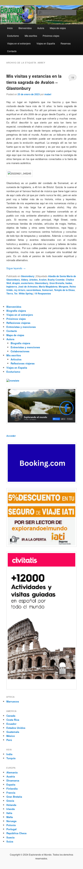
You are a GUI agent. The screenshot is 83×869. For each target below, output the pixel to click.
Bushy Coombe (56, 279)
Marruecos (12, 701)
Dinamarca (12, 780)
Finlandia (12, 788)
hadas (68, 283)
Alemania (12, 772)
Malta (9, 817)
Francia (10, 792)
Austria (10, 776)
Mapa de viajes (58, 28)
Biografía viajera (16, 310)
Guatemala (12, 732)
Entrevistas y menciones (21, 327)
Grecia (10, 800)
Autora (40, 28)
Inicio (10, 28)
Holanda (11, 805)
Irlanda (10, 809)
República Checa (16, 833)
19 (72, 77)
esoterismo (27, 283)
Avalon (43, 279)
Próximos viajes (51, 35)
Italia (9, 813)
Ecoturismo (13, 35)
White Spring (26, 293)
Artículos (16, 359)
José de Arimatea (28, 286)
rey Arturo (19, 290)
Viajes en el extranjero (19, 43)
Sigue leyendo (15, 268)
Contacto (12, 51)
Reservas (66, 43)
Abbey (24, 279)
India (9, 754)
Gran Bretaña (56, 283)
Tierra (9, 293)
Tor (16, 293)
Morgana (63, 286)
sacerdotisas (33, 290)
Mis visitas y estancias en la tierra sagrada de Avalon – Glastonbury (34, 82)
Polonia (11, 825)
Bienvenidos (25, 28)
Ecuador (11, 724)
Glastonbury (27, 276)
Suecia (10, 837)
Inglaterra (11, 286)
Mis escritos (31, 35)
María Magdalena (48, 286)
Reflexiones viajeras (18, 323)
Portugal (11, 829)
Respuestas (42, 293)
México (10, 736)
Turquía (10, 758)
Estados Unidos (15, 728)
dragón (16, 283)
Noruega (11, 821)
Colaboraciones (20, 351)
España (10, 784)
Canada (10, 715)
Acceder (11, 435)
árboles (33, 279)
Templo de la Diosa (64, 290)
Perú (9, 740)
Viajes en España (45, 43)
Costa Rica (12, 720)
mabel (47, 94)
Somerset (47, 290)
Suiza (9, 841)
